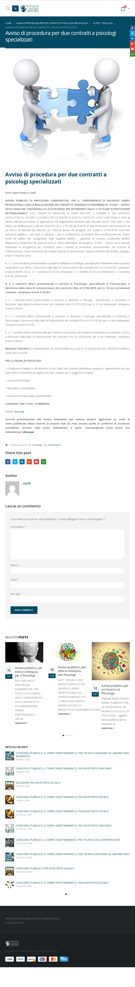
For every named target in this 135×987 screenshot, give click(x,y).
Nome (15, 565)
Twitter (15, 461)
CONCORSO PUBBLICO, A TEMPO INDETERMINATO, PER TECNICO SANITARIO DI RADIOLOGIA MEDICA (71, 881)
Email (36, 461)
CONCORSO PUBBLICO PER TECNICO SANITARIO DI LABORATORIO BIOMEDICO (63, 768)
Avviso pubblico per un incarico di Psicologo (114, 689)
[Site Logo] (29, 8)
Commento (18, 527)
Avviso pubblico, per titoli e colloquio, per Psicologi (72, 671)
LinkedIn (22, 461)
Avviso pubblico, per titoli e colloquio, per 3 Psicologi (29, 672)
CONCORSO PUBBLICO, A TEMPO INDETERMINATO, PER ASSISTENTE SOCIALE (62, 851)
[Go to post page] (24, 652)
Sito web (15, 594)
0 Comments (54, 444)
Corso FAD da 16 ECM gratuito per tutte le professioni (47, 838)
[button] (8, 8)
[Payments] (36, 958)
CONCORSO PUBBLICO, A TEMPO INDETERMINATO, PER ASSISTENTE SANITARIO (63, 812)
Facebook (7, 461)
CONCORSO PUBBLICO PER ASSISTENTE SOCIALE (45, 824)
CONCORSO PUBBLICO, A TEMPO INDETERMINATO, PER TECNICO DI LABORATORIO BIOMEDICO (66, 754)
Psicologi (37, 444)
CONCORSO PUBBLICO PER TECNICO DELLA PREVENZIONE (51, 865)
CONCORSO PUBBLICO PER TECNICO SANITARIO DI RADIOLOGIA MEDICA (59, 782)
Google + (29, 461)
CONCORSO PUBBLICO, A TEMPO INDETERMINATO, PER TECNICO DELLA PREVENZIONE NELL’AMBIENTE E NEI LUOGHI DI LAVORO (68, 798)
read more (20, 723)
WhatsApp (43, 461)
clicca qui (19, 411)
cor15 (27, 483)
